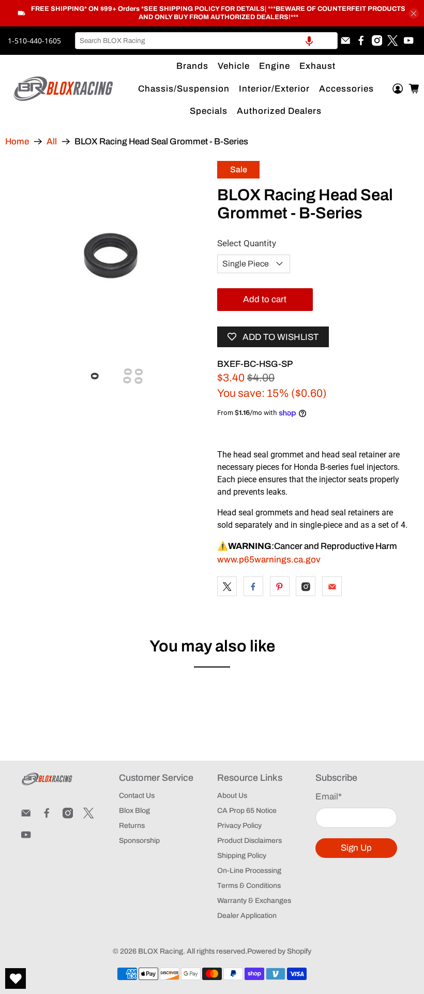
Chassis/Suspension (184, 89)
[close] (413, 13)
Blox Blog (134, 810)
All (52, 141)
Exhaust (317, 66)
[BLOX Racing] (63, 89)
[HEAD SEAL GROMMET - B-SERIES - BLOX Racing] (111, 256)
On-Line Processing (249, 870)
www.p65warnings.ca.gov (269, 560)
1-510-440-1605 (34, 41)
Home (17, 141)
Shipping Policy (241, 855)
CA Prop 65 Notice (247, 810)
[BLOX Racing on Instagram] (377, 40)
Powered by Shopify (279, 951)
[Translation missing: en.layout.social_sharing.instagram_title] (305, 586)
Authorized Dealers (279, 111)
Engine (274, 66)
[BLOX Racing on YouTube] (408, 40)
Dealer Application (247, 915)
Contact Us (137, 795)
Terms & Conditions (249, 885)
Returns (132, 825)
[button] (309, 40)
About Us (232, 795)
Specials (209, 111)
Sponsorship (139, 840)
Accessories (346, 89)
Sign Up (356, 848)
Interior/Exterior (274, 89)
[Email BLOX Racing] (345, 40)
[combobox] (206, 40)
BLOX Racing (160, 951)
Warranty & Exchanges (254, 900)
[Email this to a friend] (332, 586)
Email (328, 797)
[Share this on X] (227, 586)
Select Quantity (246, 243)
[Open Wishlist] (15, 978)
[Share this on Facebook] (253, 586)
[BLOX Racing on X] (392, 40)
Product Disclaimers (249, 840)
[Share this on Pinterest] (280, 586)
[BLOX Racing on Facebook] (361, 40)
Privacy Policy (239, 825)
